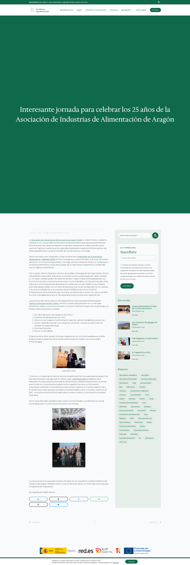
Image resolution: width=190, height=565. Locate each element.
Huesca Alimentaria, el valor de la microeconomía (144, 307)
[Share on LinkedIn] (38, 499)
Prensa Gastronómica (141, 430)
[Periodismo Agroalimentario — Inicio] (40, 10)
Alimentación (123, 383)
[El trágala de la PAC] (124, 356)
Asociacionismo (145, 383)
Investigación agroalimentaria (129, 414)
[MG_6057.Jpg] (68, 419)
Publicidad (122, 434)
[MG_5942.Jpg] (68, 357)
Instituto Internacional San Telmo (44, 303)
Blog (120, 387)
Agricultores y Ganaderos (128, 375)
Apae (134, 383)
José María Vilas (79, 379)
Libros (146, 414)
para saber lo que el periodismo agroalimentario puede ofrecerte (58, 2)
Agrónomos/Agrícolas (148, 379)
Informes (153, 410)
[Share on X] (58, 499)
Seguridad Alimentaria (126, 438)
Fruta (144, 402)
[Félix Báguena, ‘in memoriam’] (124, 341)
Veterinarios (149, 438)
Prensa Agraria (124, 430)
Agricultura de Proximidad (128, 379)
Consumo (122, 395)
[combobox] (134, 235)
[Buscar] (155, 235)
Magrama (122, 418)
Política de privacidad (129, 279)
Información (142, 410)
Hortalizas (147, 406)
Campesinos (130, 387)
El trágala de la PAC (141, 352)
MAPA (132, 418)
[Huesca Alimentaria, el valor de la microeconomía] (124, 310)
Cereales (142, 387)
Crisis (147, 395)
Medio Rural (139, 422)
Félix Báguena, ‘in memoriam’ (145, 338)
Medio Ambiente (124, 422)
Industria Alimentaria (126, 410)
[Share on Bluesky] (58, 504)
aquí (40, 342)
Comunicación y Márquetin (139, 391)
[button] (159, 2)
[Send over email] (99, 499)
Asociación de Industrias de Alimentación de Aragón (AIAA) (56, 240)
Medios (149, 422)
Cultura (121, 399)
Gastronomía (135, 406)
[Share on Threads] (38, 504)
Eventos (142, 399)
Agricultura (145, 375)
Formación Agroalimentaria (128, 402)
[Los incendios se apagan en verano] (124, 327)
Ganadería (123, 406)
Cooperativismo (135, 395)
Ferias (151, 399)
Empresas (132, 399)
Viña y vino (123, 442)
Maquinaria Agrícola (145, 418)
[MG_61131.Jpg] (68, 455)
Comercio (122, 391)
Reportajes (134, 434)
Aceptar (131, 562)
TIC (140, 438)
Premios (142, 426)
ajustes (116, 563)
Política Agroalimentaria (127, 426)
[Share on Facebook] (79, 499)
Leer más (135, 315)
